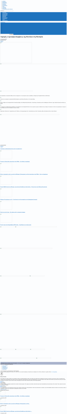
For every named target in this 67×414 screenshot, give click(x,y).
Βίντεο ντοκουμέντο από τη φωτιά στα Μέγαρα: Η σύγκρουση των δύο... (15, 403)
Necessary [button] (2, 381)
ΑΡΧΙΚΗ (3, 1)
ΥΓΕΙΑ (3, 19)
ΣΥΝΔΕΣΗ (4, 366)
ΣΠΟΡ (3, 6)
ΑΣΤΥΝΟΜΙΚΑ (5, 13)
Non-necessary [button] (2, 385)
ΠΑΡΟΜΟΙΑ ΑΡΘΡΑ (4, 148)
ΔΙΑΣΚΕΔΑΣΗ (4, 14)
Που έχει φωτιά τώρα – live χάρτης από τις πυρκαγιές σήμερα (12, 212)
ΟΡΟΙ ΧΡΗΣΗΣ (5, 365)
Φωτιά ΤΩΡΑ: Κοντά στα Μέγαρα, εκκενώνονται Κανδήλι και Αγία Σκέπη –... (16, 411)
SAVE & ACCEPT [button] (3, 389)
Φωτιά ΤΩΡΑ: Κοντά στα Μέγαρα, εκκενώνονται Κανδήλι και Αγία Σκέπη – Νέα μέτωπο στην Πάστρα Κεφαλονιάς (23, 186)
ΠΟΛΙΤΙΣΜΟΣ (4, 5)
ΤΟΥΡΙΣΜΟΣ (4, 18)
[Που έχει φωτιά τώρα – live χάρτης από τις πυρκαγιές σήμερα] (6, 209)
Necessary (3, 382)
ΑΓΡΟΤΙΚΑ (4, 12)
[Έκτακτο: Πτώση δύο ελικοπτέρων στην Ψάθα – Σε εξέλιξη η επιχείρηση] (6, 158)
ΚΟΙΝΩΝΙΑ (4, 4)
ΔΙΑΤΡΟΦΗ (4, 8)
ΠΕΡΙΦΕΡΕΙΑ (4, 26)
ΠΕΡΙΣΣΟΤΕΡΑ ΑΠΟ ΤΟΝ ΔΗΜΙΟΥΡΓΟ (15, 148)
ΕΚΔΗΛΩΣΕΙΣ (4, 15)
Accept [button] (52, 371)
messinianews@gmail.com (9, 364)
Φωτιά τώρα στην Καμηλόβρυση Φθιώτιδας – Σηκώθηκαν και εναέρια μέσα (15, 224)
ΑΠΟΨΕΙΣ (4, 7)
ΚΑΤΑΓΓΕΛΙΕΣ (5, 17)
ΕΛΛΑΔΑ (4, 3)
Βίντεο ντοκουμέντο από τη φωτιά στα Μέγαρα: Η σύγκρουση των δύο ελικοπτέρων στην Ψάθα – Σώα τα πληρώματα (24, 174)
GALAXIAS (4, 369)
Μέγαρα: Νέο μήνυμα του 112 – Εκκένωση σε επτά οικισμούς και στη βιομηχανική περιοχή (18, 199)
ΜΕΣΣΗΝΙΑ (4, 25)
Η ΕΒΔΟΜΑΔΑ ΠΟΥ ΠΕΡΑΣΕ (7, 9)
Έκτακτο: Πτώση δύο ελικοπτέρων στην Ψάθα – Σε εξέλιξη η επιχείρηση (15, 161)
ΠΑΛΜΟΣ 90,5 (4, 368)
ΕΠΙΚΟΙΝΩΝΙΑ (5, 20)
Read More (55, 371)
